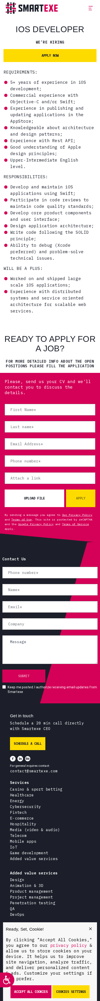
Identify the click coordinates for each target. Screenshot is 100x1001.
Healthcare (22, 795)
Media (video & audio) (35, 829)
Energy (17, 800)
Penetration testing (32, 903)
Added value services (34, 858)
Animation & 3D (26, 885)
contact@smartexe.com (34, 771)
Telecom (18, 835)
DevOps (17, 914)
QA (12, 908)
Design (17, 879)
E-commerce (22, 818)
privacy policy (68, 945)
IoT (13, 847)
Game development (29, 853)
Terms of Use (21, 519)
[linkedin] (20, 758)
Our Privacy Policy (77, 515)
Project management (31, 897)
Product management (31, 891)
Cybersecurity (25, 806)
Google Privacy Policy (35, 524)
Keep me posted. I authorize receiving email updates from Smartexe (52, 689)
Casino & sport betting (36, 789)
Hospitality (23, 824)
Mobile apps (23, 841)
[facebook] (13, 758)
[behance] (27, 758)
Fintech (18, 812)
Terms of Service (75, 524)
